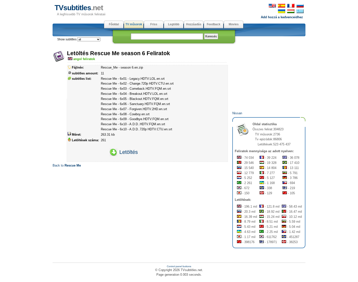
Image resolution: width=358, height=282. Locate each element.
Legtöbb (173, 24)
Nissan (237, 113)
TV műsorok (133, 24)
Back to (67, 165)
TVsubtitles (79, 8)
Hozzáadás (193, 24)
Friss (153, 24)
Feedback (213, 24)
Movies (234, 24)
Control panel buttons (179, 266)
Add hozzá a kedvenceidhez (282, 17)
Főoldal (114, 24)
